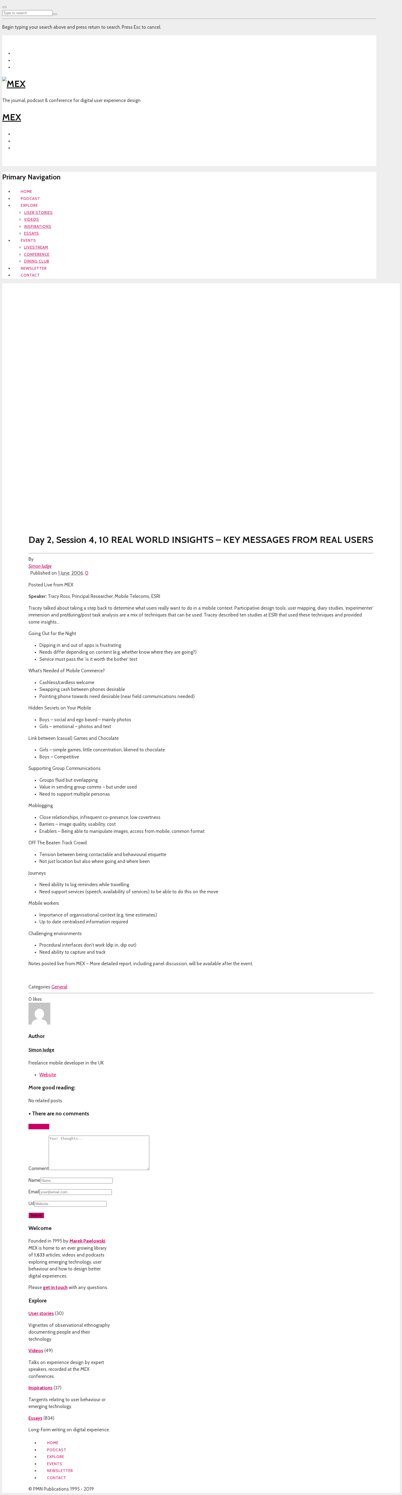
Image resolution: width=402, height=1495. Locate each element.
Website (47, 1074)
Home (26, 191)
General (59, 987)
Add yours (38, 1126)
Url (31, 1203)
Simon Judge (40, 566)
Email (33, 1191)
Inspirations (37, 226)
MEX (11, 117)
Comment (38, 1168)
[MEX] (13, 83)
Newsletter (34, 268)
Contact (30, 275)
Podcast (30, 198)
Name (34, 1180)
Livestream (36, 247)
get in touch (55, 1287)
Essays (31, 233)
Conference (36, 254)
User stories (38, 212)
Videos (31, 219)
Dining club (36, 261)
